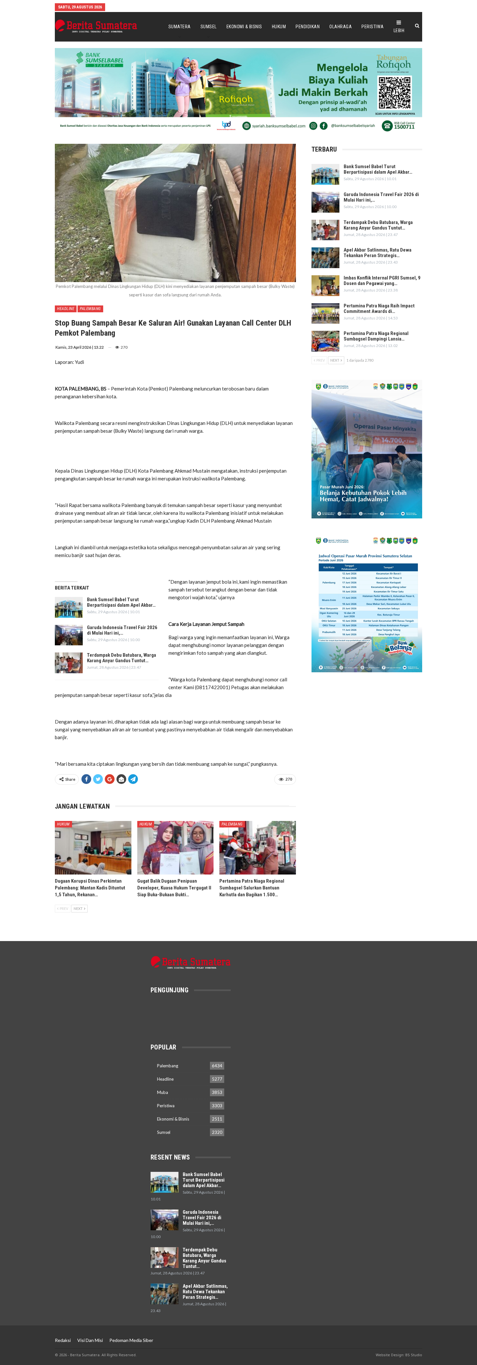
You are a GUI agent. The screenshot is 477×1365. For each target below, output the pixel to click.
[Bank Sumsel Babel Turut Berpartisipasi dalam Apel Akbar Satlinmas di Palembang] (69, 607)
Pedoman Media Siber (131, 1340)
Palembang (90, 308)
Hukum (279, 26)
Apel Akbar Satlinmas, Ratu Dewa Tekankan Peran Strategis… (377, 252)
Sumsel (209, 26)
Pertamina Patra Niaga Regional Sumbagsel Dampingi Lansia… (376, 336)
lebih (399, 30)
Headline (65, 308)
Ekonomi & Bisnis (244, 26)
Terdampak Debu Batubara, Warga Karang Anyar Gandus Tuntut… (121, 658)
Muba (162, 1092)
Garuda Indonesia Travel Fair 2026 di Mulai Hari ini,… (122, 630)
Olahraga (340, 26)
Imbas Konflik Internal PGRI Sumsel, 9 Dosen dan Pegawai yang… (382, 280)
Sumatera (179, 26)
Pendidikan (308, 26)
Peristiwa (372, 26)
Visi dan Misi (90, 1340)
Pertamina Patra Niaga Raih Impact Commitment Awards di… (379, 308)
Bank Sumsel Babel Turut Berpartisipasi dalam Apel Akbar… (121, 602)
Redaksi (63, 1340)
